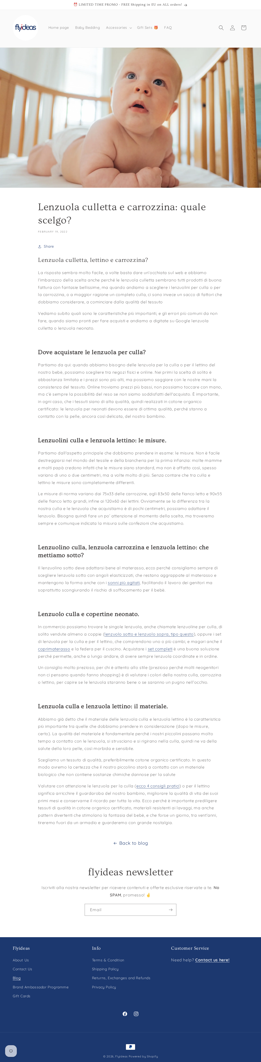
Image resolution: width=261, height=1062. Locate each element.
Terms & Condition (108, 960)
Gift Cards (22, 996)
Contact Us (22, 969)
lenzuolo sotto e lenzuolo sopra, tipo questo (149, 634)
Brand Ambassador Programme (41, 987)
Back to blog (133, 843)
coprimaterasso (54, 648)
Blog (17, 978)
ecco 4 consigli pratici (157, 785)
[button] (118, 27)
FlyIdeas (121, 1056)
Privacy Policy (104, 987)
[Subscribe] (170, 910)
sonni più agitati (124, 582)
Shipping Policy (105, 969)
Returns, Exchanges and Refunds (121, 978)
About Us (21, 960)
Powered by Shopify (143, 1056)
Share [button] (49, 246)
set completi (160, 648)
